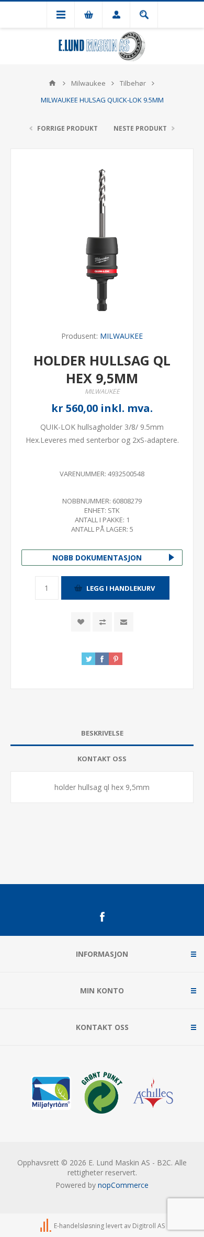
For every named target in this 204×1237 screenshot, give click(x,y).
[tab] (102, 733)
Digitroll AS (148, 1225)
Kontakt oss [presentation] (102, 758)
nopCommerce (123, 1185)
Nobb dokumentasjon (97, 558)
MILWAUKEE (121, 336)
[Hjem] (52, 83)
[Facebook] (102, 917)
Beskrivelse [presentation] (102, 733)
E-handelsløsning (79, 1225)
